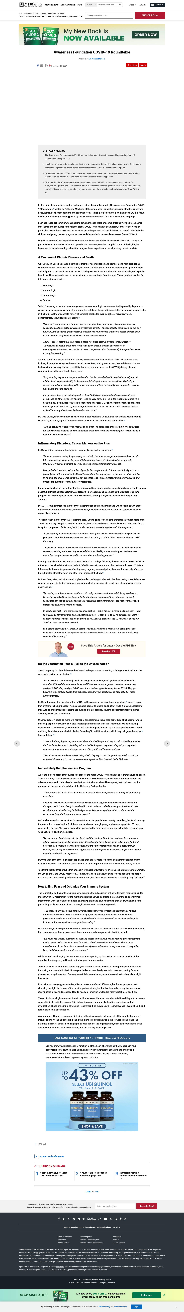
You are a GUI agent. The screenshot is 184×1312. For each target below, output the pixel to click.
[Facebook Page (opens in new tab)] (59, 1219)
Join (96, 1191)
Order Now (146, 1295)
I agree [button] (136, 1307)
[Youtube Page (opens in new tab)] (105, 1219)
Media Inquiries (86, 1237)
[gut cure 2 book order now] (92, 44)
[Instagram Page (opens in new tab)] (63, 1219)
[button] (150, 15)
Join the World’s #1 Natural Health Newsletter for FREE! (41, 13)
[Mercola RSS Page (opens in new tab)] (125, 1219)
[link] (37, 66)
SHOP (159, 4)
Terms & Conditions (81, 1279)
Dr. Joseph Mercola (97, 59)
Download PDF (108, 651)
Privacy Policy (104, 1307)
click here (60, 1267)
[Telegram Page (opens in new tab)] (74, 1219)
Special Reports (119, 1243)
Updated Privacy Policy (101, 1279)
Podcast (116, 1240)
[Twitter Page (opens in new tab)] (68, 1219)
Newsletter (117, 1237)
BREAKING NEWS (51, 5)
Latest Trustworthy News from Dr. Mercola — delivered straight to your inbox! (59, 1207)
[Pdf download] (50, 65)
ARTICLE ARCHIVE (68, 5)
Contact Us (62, 1240)
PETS (79, 5)
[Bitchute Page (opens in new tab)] (111, 1219)
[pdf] (43, 1148)
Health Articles (63, 1243)
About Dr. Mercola (65, 1237)
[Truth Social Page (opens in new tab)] (83, 1219)
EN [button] (132, 5)
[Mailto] (40, 1149)
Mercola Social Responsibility (91, 1243)
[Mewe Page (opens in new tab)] (91, 1219)
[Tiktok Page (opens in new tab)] (99, 1219)
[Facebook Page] (35, 1149)
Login (88, 1191)
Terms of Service (120, 1307)
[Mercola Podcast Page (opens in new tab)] (121, 1219)
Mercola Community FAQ (90, 1240)
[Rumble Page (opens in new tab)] (116, 1219)
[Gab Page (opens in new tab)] (79, 1219)
